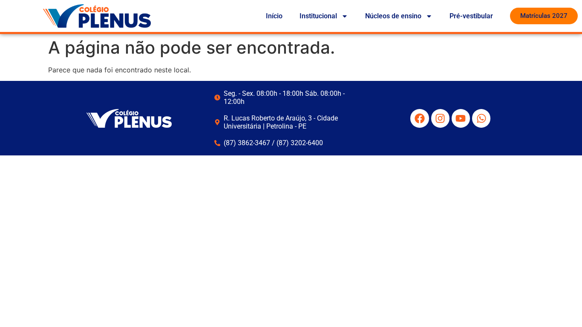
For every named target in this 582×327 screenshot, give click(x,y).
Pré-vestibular (471, 16)
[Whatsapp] (481, 118)
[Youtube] (461, 118)
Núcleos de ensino (393, 16)
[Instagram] (440, 118)
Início (274, 16)
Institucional (318, 16)
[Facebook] (419, 118)
